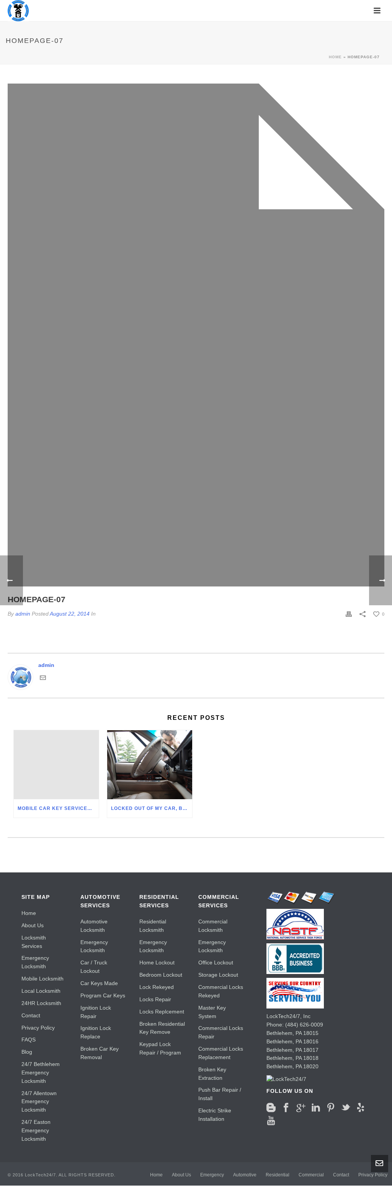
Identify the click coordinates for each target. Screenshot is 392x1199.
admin (46, 665)
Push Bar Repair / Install (219, 1094)
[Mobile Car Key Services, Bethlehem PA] (56, 765)
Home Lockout (157, 962)
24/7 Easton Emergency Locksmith (36, 1130)
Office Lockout (215, 962)
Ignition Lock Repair (95, 1012)
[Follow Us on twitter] (345, 1107)
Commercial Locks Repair (220, 1032)
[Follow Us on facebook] (286, 1107)
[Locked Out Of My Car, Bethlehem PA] (149, 765)
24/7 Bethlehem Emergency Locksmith (40, 1072)
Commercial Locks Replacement (220, 1053)
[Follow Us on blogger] (271, 1107)
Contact (30, 1015)
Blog (26, 1052)
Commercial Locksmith (212, 925)
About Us (32, 925)
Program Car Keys (102, 995)
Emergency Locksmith (35, 962)
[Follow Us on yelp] (360, 1107)
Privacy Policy (38, 1028)
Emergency (212, 1175)
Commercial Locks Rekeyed (220, 991)
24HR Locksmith (41, 1003)
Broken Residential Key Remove (162, 1028)
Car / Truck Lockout (93, 966)
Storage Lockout (218, 975)
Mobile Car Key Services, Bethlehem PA (58, 808)
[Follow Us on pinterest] (330, 1107)
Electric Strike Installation (214, 1114)
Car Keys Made (99, 983)
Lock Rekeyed (156, 987)
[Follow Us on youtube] (271, 1120)
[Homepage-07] (196, 335)
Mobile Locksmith (42, 979)
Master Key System (212, 1012)
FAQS (28, 1039)
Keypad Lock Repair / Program (160, 1048)
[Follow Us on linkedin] (315, 1107)
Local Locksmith (40, 991)
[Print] (349, 614)
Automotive (244, 1175)
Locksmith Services (33, 942)
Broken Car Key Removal (99, 1053)
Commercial (311, 1175)
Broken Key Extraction (212, 1073)
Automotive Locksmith (94, 925)
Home (335, 57)
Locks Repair (155, 999)
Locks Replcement (161, 1011)
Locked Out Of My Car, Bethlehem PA (151, 808)
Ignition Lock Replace (95, 1032)
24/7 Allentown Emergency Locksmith (39, 1101)
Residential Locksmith (152, 925)
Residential (277, 1175)
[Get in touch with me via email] (43, 677)
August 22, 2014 (70, 614)
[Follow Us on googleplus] (300, 1107)
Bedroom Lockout (160, 975)
